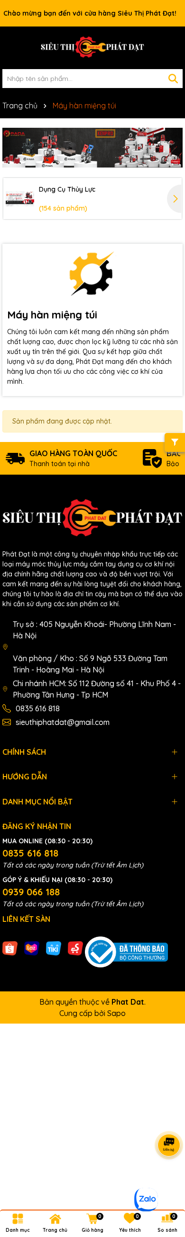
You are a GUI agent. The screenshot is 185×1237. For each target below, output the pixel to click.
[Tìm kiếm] (173, 78)
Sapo (116, 1013)
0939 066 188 (31, 892)
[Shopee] (10, 948)
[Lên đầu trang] (166, 1180)
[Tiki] (53, 948)
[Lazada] (31, 948)
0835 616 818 (38, 708)
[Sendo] (75, 948)
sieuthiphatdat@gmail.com (63, 722)
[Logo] (92, 47)
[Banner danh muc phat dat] (92, 148)
